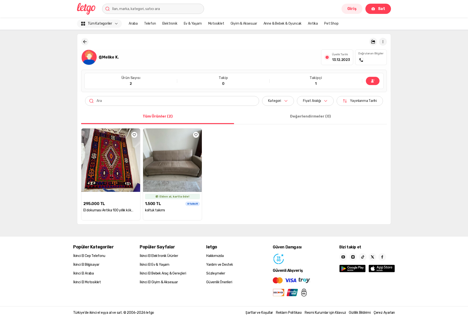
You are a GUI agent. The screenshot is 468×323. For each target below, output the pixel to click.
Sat (381, 8)
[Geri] (84, 41)
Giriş (352, 8)
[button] (373, 42)
